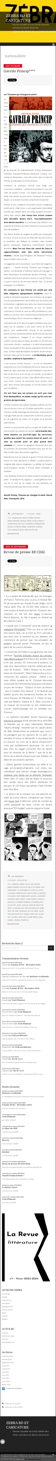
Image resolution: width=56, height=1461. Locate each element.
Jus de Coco (17, 1059)
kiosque (27, 914)
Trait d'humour (18, 1000)
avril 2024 (5, 1378)
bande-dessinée (13, 521)
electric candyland (18, 917)
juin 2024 (5, 1372)
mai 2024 (5, 1375)
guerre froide (32, 917)
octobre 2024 (6, 1359)
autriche (17, 527)
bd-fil (41, 890)
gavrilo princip (38, 521)
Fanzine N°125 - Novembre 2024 (25, 965)
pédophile (25, 920)
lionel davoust (22, 905)
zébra (31, 518)
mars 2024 (6, 1381)
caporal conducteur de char (14, 977)
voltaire (15, 911)
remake (17, 920)
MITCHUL (5, 1339)
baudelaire (33, 530)
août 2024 (5, 1366)
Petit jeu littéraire (19, 1035)
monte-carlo (32, 893)
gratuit (25, 518)
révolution (24, 530)
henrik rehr (12, 524)
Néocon (5, 1140)
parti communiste (23, 896)
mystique (15, 530)
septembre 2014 (26, 890)
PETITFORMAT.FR (8, 1342)
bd (20, 518)
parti (26, 908)
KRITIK (38, 514)
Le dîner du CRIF (10, 1128)
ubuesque (23, 911)
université (41, 896)
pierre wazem (21, 893)
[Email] (2, 1441)
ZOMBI (4, 1297)
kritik (29, 521)
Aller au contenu (8, 2)
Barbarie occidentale (39, 977)
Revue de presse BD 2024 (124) (16, 1164)
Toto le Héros (8, 1012)
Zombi (5, 1000)
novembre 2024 (7, 1356)
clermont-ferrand (23, 902)
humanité (41, 893)
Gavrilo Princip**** (19, 71)
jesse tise (33, 914)
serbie (24, 527)
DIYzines (5, 1333)
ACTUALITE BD (22, 880)
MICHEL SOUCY (7, 1310)
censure (32, 905)
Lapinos (5, 1071)
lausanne (11, 893)
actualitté (12, 905)
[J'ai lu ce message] (53, 1454)
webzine (15, 518)
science (34, 896)
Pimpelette (6, 1047)
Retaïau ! (6, 1152)
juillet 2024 (6, 1369)
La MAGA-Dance (9, 1187)
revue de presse (34, 887)
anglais (21, 524)
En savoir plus (19, 1459)
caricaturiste (31, 899)
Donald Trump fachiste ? (13, 1176)
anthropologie (37, 902)
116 (18, 890)
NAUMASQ (6, 1294)
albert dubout (20, 899)
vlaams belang (18, 908)
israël (36, 911)
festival (35, 890)
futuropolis (29, 524)
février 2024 (6, 1385)
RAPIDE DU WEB (8, 1336)
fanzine (37, 518)
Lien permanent (17, 514)
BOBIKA (5, 1319)
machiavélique (17, 914)
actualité (23, 887)
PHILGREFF (6, 1303)
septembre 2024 (8, 1363)
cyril (4, 988)
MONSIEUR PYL (7, 1307)
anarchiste (31, 527)
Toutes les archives (14, 1388)
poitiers (10, 899)
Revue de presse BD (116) (24, 552)
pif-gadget (12, 896)
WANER (4, 1316)
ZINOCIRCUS (6, 1300)
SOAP (4, 1313)
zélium (30, 911)
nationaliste (34, 908)
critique (23, 521)
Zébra (4, 965)
